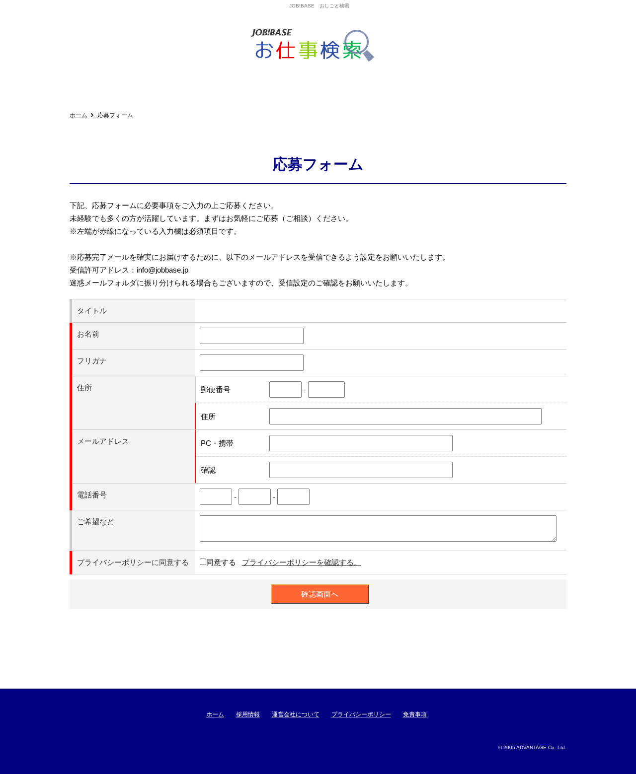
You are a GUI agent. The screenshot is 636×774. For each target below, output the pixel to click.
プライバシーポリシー (361, 714)
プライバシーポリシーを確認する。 (301, 562)
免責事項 (415, 714)
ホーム (78, 115)
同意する (221, 562)
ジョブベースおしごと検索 (315, 46)
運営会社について (295, 714)
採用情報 (248, 714)
